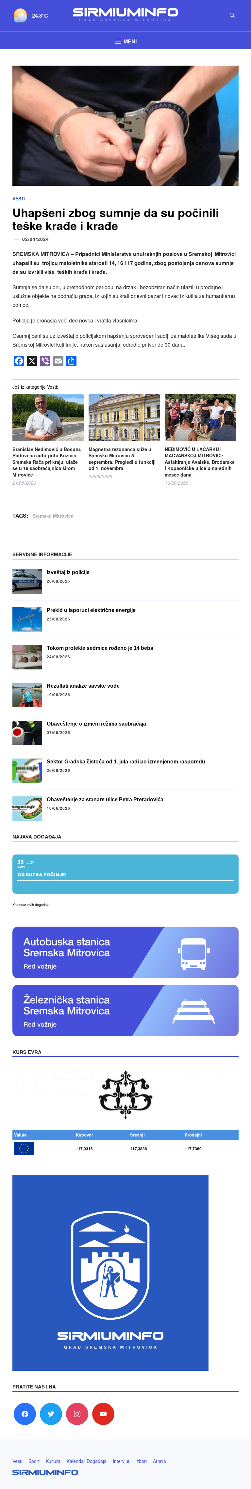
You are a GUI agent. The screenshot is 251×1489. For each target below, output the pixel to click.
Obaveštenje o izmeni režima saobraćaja (96, 724)
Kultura (53, 1461)
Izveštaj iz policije (68, 572)
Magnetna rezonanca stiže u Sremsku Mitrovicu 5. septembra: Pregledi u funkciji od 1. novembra (122, 459)
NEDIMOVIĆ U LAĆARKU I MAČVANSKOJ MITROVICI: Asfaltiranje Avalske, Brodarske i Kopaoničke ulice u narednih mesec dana (200, 462)
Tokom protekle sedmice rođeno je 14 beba (100, 648)
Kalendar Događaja (87, 1461)
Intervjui (121, 1461)
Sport (34, 1461)
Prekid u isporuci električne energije (91, 610)
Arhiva (159, 1461)
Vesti (18, 198)
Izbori (141, 1461)
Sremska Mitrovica (53, 515)
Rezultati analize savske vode (83, 686)
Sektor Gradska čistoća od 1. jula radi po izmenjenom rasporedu (126, 761)
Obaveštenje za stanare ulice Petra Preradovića (105, 799)
